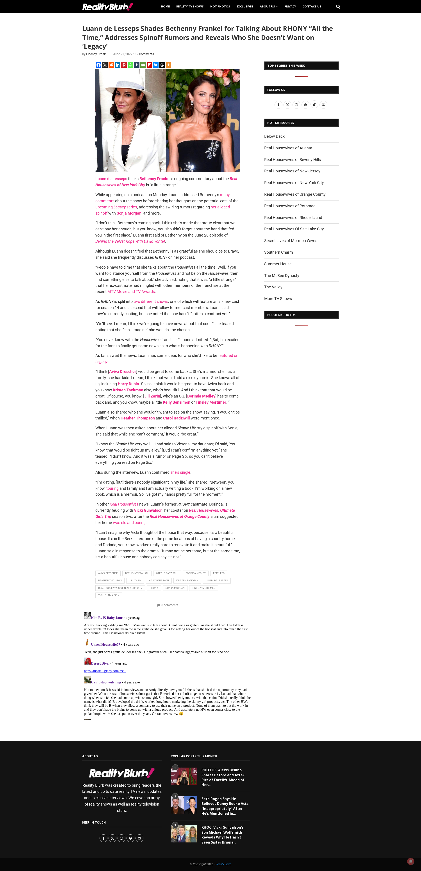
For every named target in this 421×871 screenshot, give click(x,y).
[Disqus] (167, 665)
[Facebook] (98, 65)
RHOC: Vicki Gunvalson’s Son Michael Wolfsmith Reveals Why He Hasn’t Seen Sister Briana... (222, 834)
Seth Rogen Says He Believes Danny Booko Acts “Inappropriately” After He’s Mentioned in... (225, 806)
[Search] (336, 6)
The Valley (273, 287)
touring (112, 488)
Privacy (290, 6)
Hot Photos (220, 6)
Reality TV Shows (190, 6)
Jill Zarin (135, 580)
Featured (219, 573)
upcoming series (116, 207)
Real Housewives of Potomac (289, 206)
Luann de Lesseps (217, 580)
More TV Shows (278, 298)
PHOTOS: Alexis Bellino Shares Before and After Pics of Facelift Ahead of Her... (223, 777)
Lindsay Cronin (96, 54)
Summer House (278, 264)
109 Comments (143, 54)
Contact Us (312, 6)
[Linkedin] (117, 65)
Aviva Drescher (108, 573)
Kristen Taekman (187, 580)
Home (165, 6)
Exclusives (245, 6)
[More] (168, 65)
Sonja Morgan (175, 588)
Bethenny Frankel (137, 573)
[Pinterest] (124, 65)
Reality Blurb (223, 864)
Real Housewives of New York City (120, 588)
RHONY (154, 588)
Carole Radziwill (167, 573)
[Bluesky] (156, 65)
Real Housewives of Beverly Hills (292, 159)
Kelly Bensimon (159, 580)
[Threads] (162, 65)
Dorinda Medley (196, 573)
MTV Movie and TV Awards (131, 291)
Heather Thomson (110, 580)
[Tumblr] (136, 65)
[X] (105, 65)
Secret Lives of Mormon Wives (290, 240)
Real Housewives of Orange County (295, 194)
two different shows (151, 301)
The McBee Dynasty (281, 275)
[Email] (143, 65)
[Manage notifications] (410, 861)
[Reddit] (111, 65)
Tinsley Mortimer (203, 588)
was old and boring (129, 522)
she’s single (180, 472)
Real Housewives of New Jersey (292, 171)
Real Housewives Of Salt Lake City (294, 229)
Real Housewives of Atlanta (288, 148)
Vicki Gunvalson (108, 595)
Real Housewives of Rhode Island (293, 217)
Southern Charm (278, 252)
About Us (267, 6)
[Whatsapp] (130, 65)
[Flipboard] (149, 65)
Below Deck (274, 136)
